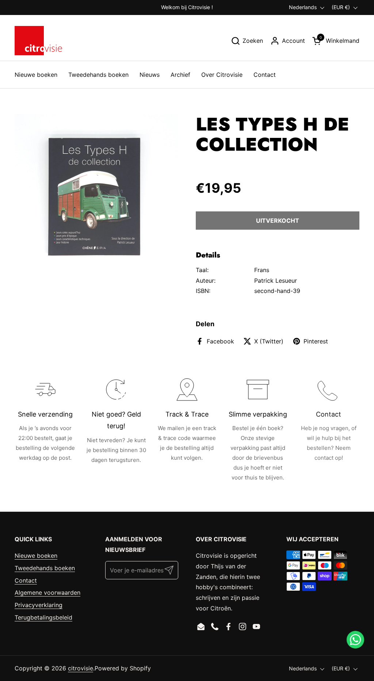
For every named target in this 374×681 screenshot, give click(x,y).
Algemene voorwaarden (47, 592)
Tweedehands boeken (45, 568)
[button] (247, 40)
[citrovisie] (38, 40)
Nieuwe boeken (36, 555)
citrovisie (80, 668)
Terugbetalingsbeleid (43, 617)
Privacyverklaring (38, 605)
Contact (26, 580)
